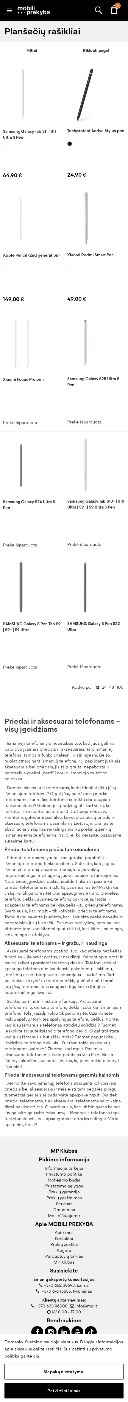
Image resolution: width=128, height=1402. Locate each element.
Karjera (64, 1250)
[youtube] (77, 1332)
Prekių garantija (64, 1192)
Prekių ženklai (64, 1244)
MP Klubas (64, 1262)
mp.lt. (78, 1048)
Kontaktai (64, 1238)
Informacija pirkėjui (64, 1168)
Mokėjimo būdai (64, 1180)
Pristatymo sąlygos (64, 1186)
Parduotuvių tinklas (64, 1256)
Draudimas (64, 1209)
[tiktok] (91, 1332)
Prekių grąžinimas (64, 1197)
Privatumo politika (64, 1174)
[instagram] (51, 1332)
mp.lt (94, 1095)
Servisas (64, 1203)
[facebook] (37, 1332)
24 (104, 687)
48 (111, 687)
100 (120, 687)
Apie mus (64, 1232)
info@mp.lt (86, 1306)
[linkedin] (64, 1332)
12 (97, 687)
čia (59, 1349)
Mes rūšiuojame (64, 1215)
